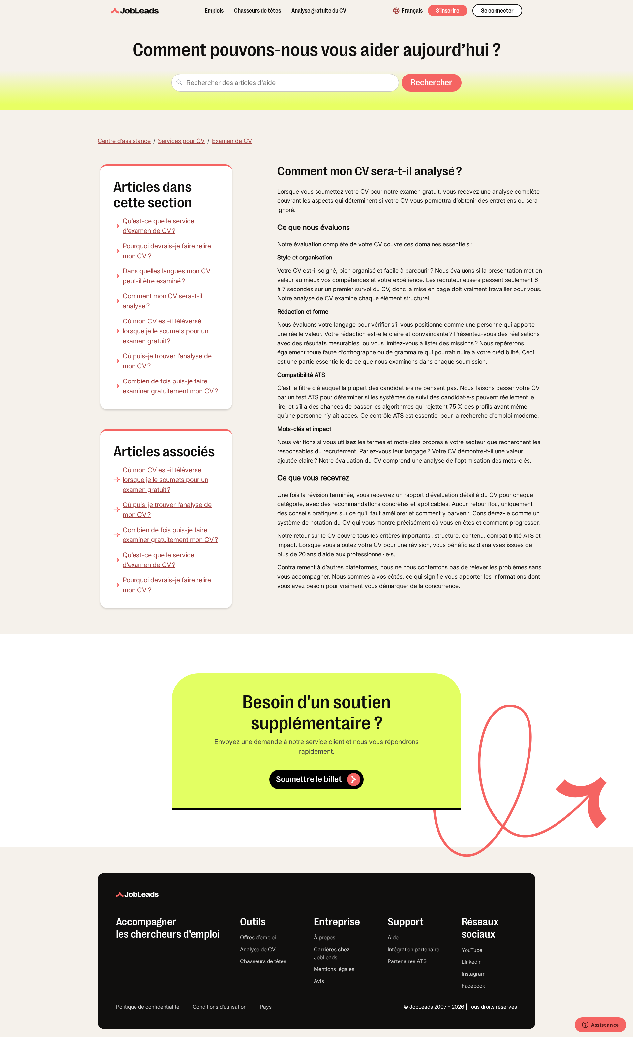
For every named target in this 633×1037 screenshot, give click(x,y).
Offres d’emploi (258, 937)
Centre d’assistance (124, 140)
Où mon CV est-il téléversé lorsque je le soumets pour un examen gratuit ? (165, 331)
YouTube (472, 950)
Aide (393, 937)
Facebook (473, 985)
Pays (266, 1006)
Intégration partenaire (413, 949)
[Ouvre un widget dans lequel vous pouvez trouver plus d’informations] (600, 1025)
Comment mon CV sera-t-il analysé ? (162, 301)
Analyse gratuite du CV (318, 10)
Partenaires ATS (407, 961)
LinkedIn (472, 962)
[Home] (135, 11)
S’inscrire (447, 10)
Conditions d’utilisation (220, 1006)
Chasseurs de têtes (257, 10)
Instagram (474, 973)
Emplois (214, 10)
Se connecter (497, 10)
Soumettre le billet (309, 779)
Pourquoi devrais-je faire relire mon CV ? (167, 251)
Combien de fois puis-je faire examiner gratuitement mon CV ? (170, 386)
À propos (324, 937)
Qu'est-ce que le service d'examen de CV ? (158, 226)
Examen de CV (232, 140)
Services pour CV (181, 140)
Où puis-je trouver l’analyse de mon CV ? (167, 361)
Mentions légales (334, 969)
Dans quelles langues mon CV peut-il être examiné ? (166, 276)
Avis (319, 981)
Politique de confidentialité (147, 1006)
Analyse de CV (258, 949)
